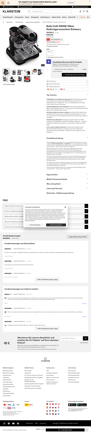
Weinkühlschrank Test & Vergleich (34, 377)
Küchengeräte (9, 22)
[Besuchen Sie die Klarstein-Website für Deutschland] (47, 404)
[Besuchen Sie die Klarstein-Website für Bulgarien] (56, 411)
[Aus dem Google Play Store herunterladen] (82, 404)
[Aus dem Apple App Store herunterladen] (72, 404)
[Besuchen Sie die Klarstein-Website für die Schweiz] (53, 404)
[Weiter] (90, 17)
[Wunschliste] (84, 11)
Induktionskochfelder (8, 393)
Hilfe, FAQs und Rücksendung (81, 6)
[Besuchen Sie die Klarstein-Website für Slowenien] (56, 414)
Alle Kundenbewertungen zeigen (48, 279)
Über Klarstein (72, 370)
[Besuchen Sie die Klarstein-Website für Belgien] (47, 414)
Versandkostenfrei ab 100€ (26, 6)
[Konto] (80, 11)
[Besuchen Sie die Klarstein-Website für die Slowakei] (53, 407)
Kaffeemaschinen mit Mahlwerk (33, 22)
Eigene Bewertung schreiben (78, 237)
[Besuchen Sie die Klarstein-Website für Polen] (47, 411)
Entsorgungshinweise (73, 375)
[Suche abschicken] (29, 11)
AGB (36, 423)
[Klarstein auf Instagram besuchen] (4, 423)
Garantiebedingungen (74, 373)
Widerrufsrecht (50, 379)
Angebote (83, 17)
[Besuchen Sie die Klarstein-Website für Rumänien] (53, 411)
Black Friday (28, 370)
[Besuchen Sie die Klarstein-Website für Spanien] (47, 407)
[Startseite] (4, 22)
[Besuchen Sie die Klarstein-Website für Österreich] (50, 404)
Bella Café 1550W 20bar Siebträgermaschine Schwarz (54, 22)
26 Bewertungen (50, 36)
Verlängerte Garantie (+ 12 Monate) (64, 69)
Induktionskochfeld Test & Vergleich (34, 383)
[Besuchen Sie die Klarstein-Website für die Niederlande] (50, 414)
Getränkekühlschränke (9, 386)
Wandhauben (6, 391)
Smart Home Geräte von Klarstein (34, 375)
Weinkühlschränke (8, 370)
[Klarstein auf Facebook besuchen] (8, 423)
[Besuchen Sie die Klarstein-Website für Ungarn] (58, 407)
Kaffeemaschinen (19, 22)
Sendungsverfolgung (51, 373)
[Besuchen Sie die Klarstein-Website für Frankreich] (56, 404)
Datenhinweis (71, 379)
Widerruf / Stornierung (52, 377)
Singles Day (28, 373)
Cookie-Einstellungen (73, 382)
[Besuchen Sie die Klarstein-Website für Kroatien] (50, 411)
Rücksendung (50, 375)
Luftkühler (5, 389)
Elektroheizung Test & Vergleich (33, 388)
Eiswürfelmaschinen (8, 384)
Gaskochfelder (7, 395)
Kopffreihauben (7, 379)
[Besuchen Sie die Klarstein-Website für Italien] (58, 404)
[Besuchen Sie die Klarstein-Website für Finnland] (58, 411)
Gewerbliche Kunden (73, 377)
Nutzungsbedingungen (72, 410)
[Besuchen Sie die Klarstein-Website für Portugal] (53, 414)
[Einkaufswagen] (87, 11)
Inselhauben (6, 377)
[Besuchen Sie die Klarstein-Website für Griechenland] (58, 414)
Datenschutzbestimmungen (77, 409)
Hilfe (47, 370)
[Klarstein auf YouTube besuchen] (13, 423)
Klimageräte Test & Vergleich (32, 386)
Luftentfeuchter (7, 375)
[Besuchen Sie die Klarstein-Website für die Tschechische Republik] (56, 407)
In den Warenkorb (66, 430)
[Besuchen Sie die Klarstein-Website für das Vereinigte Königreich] (50, 407)
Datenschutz (29, 423)
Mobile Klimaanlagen (8, 373)
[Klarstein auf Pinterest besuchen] (17, 423)
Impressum (43, 423)
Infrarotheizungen (7, 382)
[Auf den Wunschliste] (86, 429)
